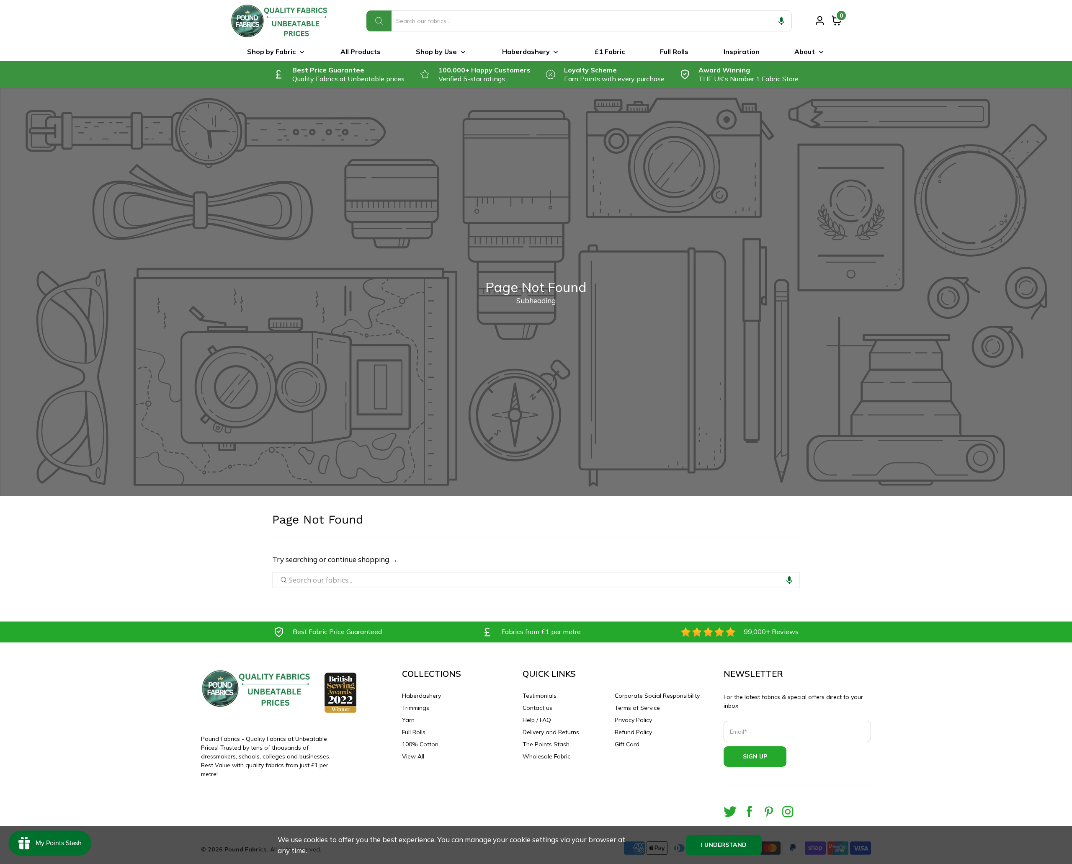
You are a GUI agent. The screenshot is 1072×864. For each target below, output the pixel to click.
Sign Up (755, 756)
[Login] (819, 20)
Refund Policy (633, 732)
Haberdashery (526, 51)
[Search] (379, 20)
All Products (360, 51)
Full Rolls (674, 51)
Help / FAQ (537, 720)
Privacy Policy (633, 720)
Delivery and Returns (551, 732)
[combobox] (579, 20)
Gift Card (627, 744)
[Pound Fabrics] (280, 21)
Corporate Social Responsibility (657, 695)
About (804, 51)
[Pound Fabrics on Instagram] (787, 811)
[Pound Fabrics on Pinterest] (768, 811)
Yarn (408, 720)
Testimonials (540, 695)
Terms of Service (637, 708)
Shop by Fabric (271, 51)
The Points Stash (546, 744)
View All (413, 756)
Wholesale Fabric (546, 756)
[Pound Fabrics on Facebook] (749, 811)
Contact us (537, 708)
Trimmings (415, 708)
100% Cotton (420, 744)
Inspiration (742, 51)
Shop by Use (436, 51)
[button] (781, 20)
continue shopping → (363, 559)
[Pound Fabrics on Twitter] (730, 811)
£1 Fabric (610, 51)
